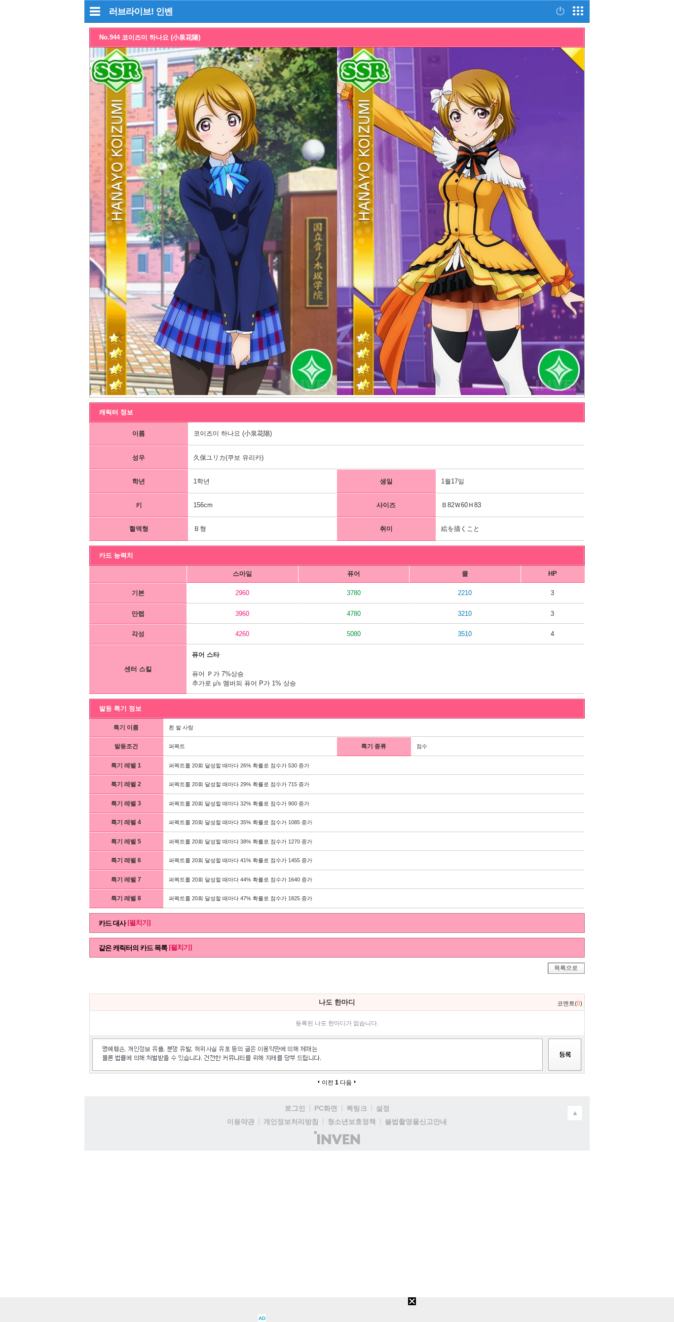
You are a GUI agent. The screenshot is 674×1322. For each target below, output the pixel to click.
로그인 (295, 1108)
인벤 (164, 11)
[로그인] (560, 10)
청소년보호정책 (352, 1121)
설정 (383, 1108)
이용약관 (241, 1121)
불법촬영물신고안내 (416, 1121)
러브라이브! (131, 11)
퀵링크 (356, 1108)
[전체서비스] (578, 10)
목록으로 (566, 967)
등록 (565, 1063)
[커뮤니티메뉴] (95, 11)
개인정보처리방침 (291, 1121)
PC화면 (325, 1108)
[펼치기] (138, 922)
